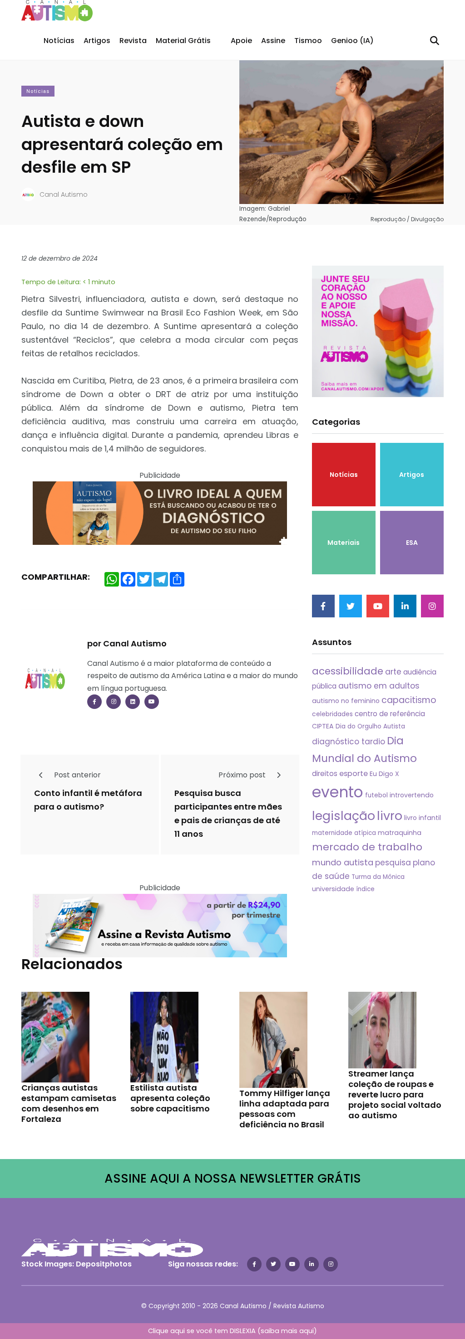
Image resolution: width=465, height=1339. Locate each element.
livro (389, 815)
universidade (333, 888)
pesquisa (393, 862)
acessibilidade (347, 671)
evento (337, 792)
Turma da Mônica (378, 877)
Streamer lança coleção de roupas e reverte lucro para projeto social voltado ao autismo (394, 1094)
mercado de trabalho (367, 847)
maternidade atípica (344, 833)
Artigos (97, 40)
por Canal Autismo (127, 643)
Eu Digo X (384, 773)
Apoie (241, 40)
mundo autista (342, 862)
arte (393, 671)
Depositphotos (104, 1264)
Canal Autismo (64, 194)
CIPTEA (323, 726)
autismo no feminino (346, 700)
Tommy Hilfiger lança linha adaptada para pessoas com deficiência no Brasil (284, 1108)
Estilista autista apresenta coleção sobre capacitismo (170, 1098)
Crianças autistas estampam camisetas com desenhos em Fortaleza (68, 1103)
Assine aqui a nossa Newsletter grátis (232, 1178)
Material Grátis (183, 40)
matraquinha (399, 832)
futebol (376, 795)
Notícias (59, 40)
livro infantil (422, 817)
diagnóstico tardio (348, 741)
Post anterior (76, 775)
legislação (343, 815)
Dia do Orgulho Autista (370, 726)
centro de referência (390, 713)
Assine (273, 40)
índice (365, 889)
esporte (353, 773)
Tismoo (308, 40)
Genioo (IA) (352, 40)
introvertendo (412, 795)
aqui (306, 1330)
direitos (324, 773)
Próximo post (242, 775)
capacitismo (408, 700)
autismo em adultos (379, 685)
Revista (133, 40)
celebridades (332, 713)
